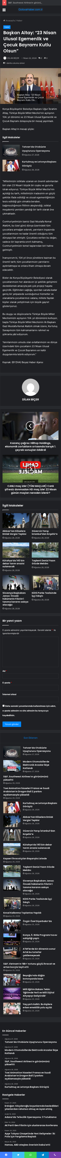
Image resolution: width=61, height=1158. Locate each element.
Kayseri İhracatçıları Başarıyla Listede (25, 858)
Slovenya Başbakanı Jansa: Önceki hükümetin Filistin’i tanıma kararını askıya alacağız (15, 598)
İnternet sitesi (9, 694)
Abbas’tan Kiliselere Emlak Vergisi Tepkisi (14, 532)
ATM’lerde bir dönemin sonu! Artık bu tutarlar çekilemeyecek (39, 952)
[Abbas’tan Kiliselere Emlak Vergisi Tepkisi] (16, 520)
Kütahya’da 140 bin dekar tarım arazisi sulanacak (13, 563)
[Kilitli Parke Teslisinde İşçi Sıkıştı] (45, 582)
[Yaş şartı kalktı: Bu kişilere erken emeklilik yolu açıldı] (11, 1008)
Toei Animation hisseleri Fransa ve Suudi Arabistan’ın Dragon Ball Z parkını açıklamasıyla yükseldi (26, 791)
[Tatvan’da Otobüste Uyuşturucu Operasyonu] (11, 150)
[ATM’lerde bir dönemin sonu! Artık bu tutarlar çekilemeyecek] (11, 953)
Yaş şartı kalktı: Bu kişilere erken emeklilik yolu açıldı (37, 1006)
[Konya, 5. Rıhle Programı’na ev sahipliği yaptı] (11, 939)
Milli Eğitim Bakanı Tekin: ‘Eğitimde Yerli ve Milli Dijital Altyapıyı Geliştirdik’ (38, 992)
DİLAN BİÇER (13, 58)
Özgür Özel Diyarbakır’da (37, 921)
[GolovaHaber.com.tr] (30, 9)
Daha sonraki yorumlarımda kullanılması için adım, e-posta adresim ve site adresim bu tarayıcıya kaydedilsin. (29, 711)
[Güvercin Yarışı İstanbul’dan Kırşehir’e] (45, 520)
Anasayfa (10, 20)
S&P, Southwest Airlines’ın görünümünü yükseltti (31, 2)
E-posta (7, 682)
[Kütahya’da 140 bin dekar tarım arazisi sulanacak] (16, 550)
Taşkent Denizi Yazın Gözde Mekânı (43, 562)
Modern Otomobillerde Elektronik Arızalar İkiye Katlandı (36, 765)
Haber (19, 20)
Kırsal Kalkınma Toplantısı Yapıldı (22, 912)
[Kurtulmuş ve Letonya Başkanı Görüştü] (11, 165)
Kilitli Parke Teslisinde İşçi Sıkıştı (44, 594)
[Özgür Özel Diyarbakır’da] (11, 925)
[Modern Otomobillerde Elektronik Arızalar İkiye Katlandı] (11, 766)
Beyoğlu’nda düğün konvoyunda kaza (34, 977)
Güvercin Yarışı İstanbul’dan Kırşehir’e (45, 532)
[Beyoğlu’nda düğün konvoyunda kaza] (11, 980)
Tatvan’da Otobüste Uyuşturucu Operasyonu (37, 749)
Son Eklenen (31, 737)
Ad (5, 671)
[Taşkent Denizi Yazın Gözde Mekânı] (45, 550)
